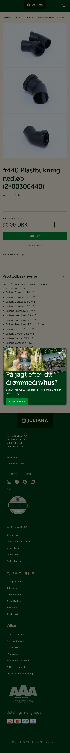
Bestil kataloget (17, 401)
